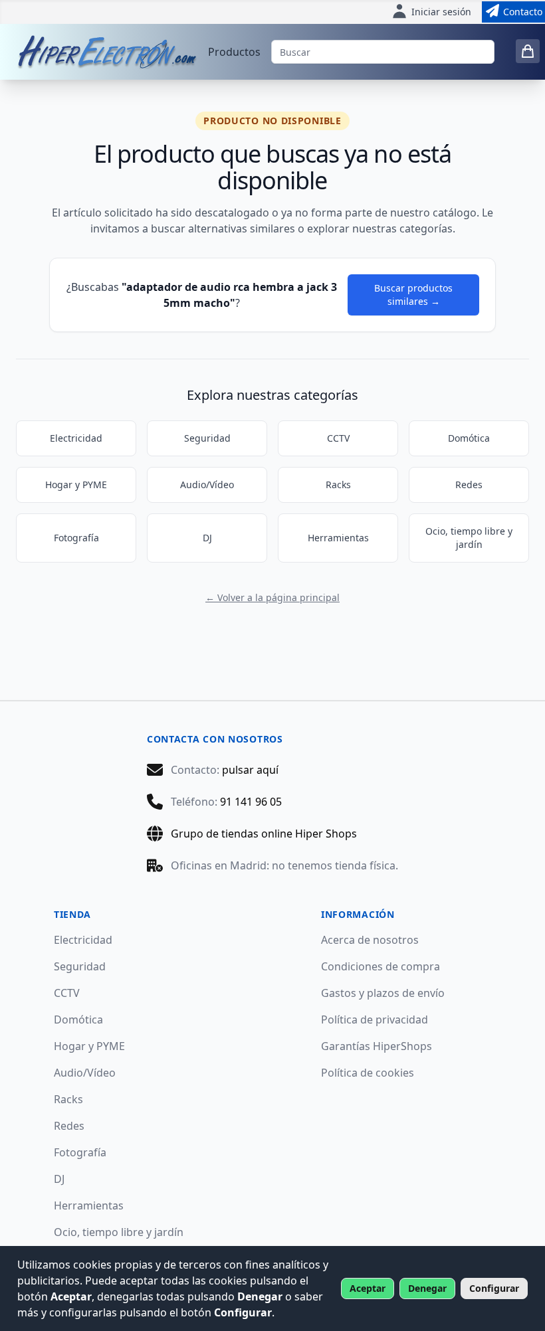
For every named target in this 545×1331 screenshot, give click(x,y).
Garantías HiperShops (376, 1046)
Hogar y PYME (76, 484)
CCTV (338, 438)
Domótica (469, 438)
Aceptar (367, 1288)
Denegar (427, 1288)
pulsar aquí (250, 769)
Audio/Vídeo (207, 484)
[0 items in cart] (528, 51)
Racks (338, 484)
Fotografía (76, 537)
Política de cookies (367, 1072)
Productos (234, 51)
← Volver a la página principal (272, 597)
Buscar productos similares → (413, 295)
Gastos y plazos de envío (383, 993)
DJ (207, 537)
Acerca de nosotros (370, 939)
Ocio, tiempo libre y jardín (468, 538)
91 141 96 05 (251, 801)
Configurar (494, 1288)
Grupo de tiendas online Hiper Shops (264, 833)
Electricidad (76, 438)
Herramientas (338, 537)
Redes (469, 484)
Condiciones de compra (380, 966)
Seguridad (207, 438)
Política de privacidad (374, 1019)
